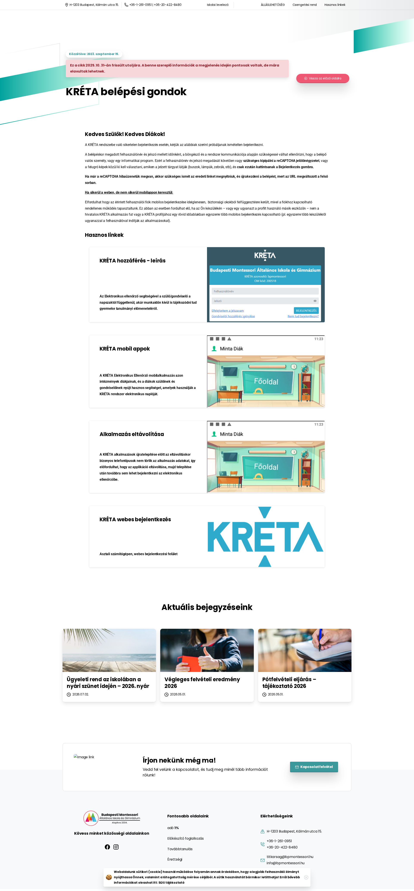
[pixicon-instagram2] (116, 847)
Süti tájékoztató (171, 883)
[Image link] (111, 818)
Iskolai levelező (218, 5)
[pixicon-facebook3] (107, 847)
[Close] (306, 877)
